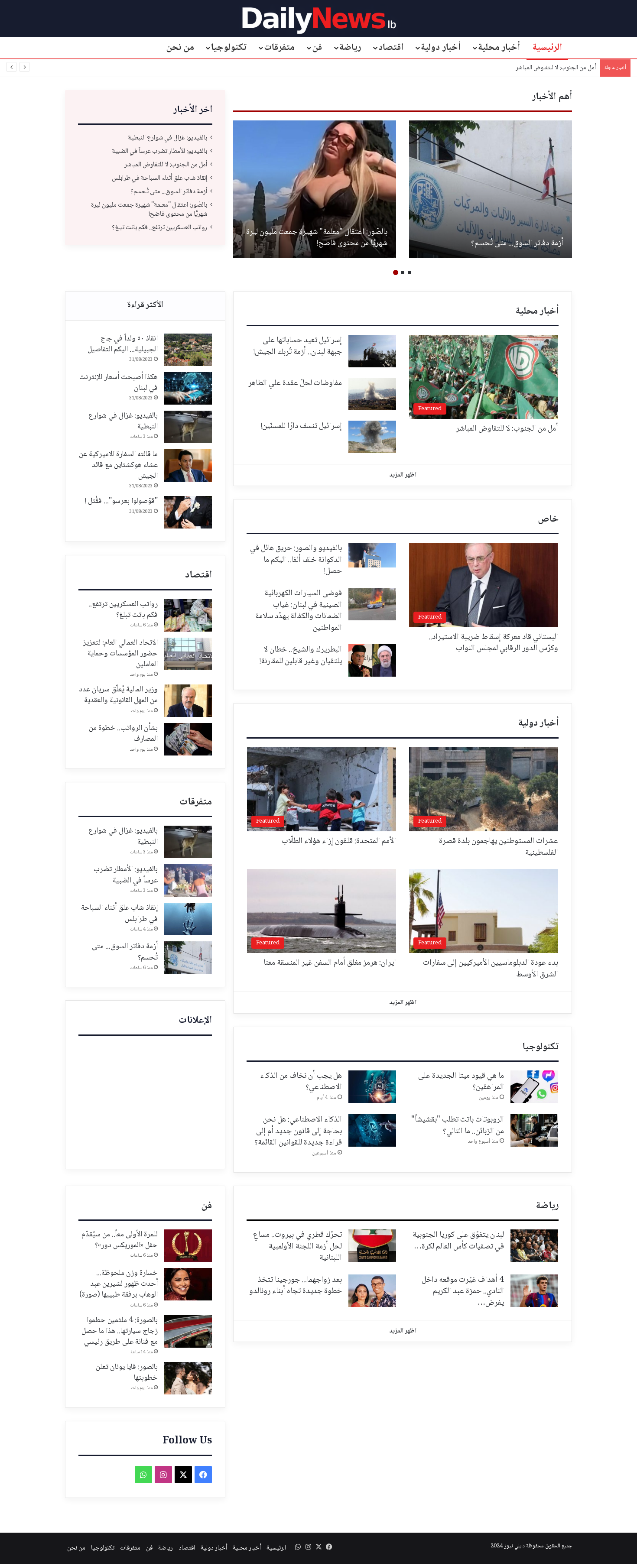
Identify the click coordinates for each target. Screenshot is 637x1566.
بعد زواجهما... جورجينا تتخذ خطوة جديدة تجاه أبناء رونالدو (295, 1286)
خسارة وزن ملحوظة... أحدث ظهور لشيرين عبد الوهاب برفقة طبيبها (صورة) (118, 1284)
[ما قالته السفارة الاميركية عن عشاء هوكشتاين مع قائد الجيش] (188, 465)
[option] (490, 189)
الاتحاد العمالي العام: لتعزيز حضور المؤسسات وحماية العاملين (120, 653)
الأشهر (145, 306)
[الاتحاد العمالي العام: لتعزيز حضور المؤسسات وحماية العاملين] (188, 654)
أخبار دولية (441, 47)
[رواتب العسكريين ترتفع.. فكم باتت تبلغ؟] (188, 615)
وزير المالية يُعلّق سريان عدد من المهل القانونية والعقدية (118, 695)
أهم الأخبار (552, 97)
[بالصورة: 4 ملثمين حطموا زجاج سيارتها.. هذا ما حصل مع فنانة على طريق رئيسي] (188, 1331)
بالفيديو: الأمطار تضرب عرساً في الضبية (328, 243)
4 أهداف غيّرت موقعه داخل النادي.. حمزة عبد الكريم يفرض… (463, 1291)
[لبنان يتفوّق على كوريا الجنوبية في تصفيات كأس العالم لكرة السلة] (534, 1245)
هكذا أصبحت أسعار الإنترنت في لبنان (118, 383)
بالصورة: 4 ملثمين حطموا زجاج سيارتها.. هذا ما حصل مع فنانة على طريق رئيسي (119, 1331)
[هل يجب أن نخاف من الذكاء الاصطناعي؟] (372, 1086)
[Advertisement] (145, 1100)
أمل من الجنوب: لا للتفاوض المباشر (165, 165)
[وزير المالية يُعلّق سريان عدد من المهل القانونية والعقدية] (188, 700)
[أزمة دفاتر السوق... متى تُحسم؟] (188, 957)
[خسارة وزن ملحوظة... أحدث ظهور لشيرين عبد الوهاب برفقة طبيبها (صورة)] (188, 1284)
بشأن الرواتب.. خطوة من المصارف (123, 734)
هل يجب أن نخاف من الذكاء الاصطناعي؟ (301, 1082)
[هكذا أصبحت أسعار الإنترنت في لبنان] (188, 388)
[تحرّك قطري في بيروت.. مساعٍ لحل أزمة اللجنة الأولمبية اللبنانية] (372, 1245)
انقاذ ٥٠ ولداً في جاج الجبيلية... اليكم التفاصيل (123, 344)
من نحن (180, 47)
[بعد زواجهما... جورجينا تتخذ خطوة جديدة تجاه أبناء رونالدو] (372, 1290)
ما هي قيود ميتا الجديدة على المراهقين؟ (461, 1082)
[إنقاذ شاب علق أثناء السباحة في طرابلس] (188, 919)
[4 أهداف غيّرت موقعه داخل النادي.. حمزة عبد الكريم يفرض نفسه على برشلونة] (534, 1290)
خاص (548, 519)
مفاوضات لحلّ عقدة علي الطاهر (295, 383)
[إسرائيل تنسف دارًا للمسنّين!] (372, 437)
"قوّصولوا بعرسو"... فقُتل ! (121, 501)
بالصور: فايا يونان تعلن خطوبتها (127, 1372)
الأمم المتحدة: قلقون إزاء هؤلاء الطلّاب (339, 841)
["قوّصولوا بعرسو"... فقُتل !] (188, 512)
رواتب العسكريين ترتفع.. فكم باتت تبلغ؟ (159, 227)
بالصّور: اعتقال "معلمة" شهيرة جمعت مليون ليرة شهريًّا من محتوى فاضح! (149, 209)
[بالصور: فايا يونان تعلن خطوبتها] (188, 1378)
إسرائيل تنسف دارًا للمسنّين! (301, 426)
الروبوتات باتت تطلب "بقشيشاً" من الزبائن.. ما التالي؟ (457, 1125)
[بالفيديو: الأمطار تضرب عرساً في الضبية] (314, 189)
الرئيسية (547, 47)
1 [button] (409, 272)
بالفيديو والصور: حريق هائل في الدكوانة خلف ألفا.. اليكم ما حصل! (296, 559)
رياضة (350, 47)
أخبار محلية (499, 47)
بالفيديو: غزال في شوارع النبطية (515, 243)
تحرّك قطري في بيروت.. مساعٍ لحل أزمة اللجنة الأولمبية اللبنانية (297, 1246)
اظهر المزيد (402, 475)
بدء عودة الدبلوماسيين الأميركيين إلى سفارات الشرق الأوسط (490, 969)
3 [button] (395, 272)
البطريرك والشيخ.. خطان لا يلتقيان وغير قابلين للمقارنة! (301, 655)
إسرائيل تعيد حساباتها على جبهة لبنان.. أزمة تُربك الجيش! (298, 346)
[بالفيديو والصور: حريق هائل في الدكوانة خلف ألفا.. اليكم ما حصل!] (372, 555)
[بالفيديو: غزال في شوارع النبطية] (490, 189)
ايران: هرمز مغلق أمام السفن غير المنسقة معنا (329, 963)
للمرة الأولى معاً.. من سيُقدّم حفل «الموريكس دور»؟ (119, 1240)
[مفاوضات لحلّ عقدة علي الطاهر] (372, 394)
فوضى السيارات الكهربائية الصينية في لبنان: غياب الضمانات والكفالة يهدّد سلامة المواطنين (298, 611)
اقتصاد (390, 47)
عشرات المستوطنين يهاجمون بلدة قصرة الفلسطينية (498, 847)
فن (317, 47)
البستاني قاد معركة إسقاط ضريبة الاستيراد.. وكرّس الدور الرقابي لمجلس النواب (493, 643)
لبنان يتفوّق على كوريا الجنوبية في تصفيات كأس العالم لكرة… (458, 1241)
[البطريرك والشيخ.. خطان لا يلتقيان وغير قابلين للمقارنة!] (372, 660)
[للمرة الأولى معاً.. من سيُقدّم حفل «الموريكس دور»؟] (188, 1245)
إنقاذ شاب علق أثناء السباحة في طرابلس (548, 68)
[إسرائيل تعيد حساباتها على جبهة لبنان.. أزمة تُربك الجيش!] (372, 351)
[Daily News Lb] (319, 20)
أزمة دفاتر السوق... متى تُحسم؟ (168, 192)
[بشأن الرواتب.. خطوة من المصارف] (188, 739)
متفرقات (279, 47)
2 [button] (402, 272)
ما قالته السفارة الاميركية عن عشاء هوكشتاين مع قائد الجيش (118, 465)
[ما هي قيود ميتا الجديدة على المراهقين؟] (534, 1086)
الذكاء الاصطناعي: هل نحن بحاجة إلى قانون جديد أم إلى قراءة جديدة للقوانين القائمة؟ (298, 1131)
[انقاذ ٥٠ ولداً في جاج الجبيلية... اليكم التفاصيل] (188, 350)
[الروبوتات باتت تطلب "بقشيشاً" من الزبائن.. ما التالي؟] (534, 1130)
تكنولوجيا (229, 47)
